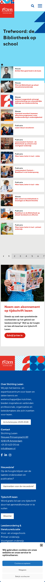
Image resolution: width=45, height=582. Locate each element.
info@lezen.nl (8, 448)
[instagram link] (10, 455)
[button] (41, 545)
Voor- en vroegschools (13, 533)
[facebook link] (2, 455)
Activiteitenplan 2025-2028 (15, 422)
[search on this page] (32, 6)
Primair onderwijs (10, 537)
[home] (7, 9)
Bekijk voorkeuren (22, 576)
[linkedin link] (5, 455)
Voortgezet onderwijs (12, 540)
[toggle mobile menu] (40, 6)
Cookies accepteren (22, 563)
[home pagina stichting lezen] (2, 64)
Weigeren (22, 570)
